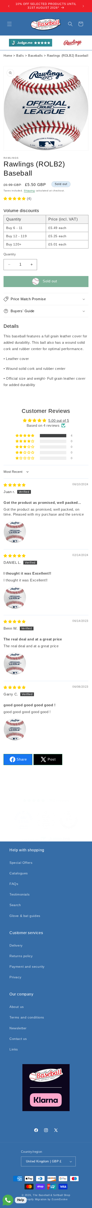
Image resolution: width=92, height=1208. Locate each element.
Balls (20, 55)
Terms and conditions (26, 1017)
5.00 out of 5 (58, 420)
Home (8, 55)
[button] (9, 24)
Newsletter (18, 1028)
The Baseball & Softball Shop (51, 1195)
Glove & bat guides (24, 916)
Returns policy (21, 956)
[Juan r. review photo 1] (15, 532)
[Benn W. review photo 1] (15, 663)
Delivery (16, 945)
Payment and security (27, 966)
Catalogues (18, 873)
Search (15, 905)
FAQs (13, 884)
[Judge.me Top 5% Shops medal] (68, 819)
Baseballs (35, 55)
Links (13, 1049)
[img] (15, 485)
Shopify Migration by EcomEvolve (46, 1199)
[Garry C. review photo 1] (15, 729)
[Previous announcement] (9, 6)
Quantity (10, 254)
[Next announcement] (83, 6)
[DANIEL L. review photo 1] (15, 597)
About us (16, 1007)
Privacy (15, 977)
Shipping (29, 190)
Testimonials (19, 894)
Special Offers (20, 863)
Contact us (18, 1039)
